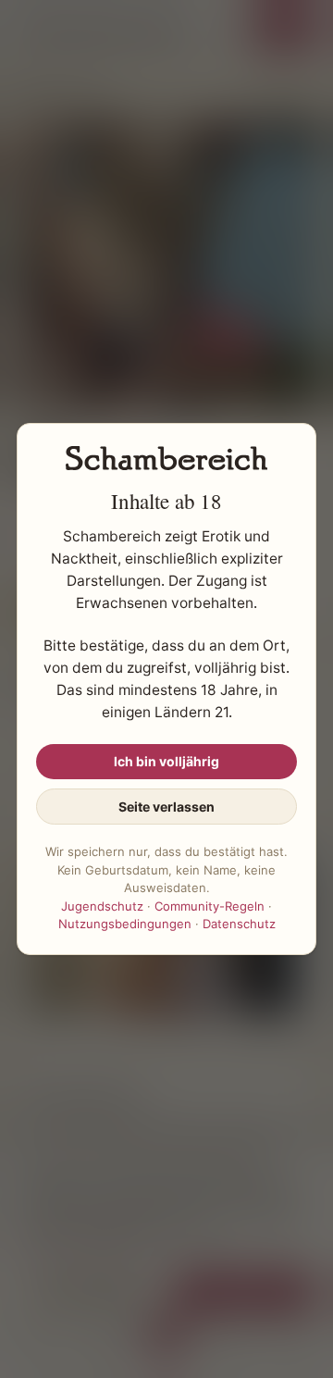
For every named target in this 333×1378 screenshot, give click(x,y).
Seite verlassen (166, 806)
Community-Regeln (209, 906)
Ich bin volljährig (166, 761)
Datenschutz (239, 923)
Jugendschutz (102, 906)
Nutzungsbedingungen (124, 923)
